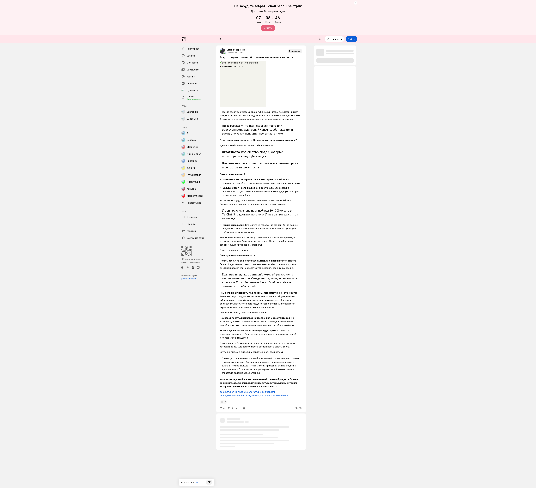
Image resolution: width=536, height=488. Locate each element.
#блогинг (232, 391)
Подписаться (295, 51)
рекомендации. (188, 278)
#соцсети (270, 391)
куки (196, 482)
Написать (336, 39)
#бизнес (260, 391)
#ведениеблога (246, 391)
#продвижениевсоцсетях (233, 395)
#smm (223, 391)
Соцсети (230, 52)
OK (209, 482)
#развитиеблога (279, 395)
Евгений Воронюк (236, 50)
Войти (351, 39)
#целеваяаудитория (259, 395)
